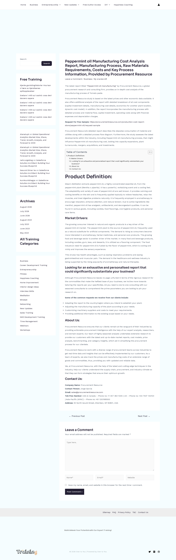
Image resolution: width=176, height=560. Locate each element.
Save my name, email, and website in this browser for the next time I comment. (105, 485)
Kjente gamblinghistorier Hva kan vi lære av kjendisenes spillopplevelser (35, 88)
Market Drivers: (77, 158)
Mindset (23, 300)
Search (23, 59)
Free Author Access (92, 5)
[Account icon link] (159, 5)
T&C (134, 512)
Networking (25, 304)
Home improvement (29, 282)
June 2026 (25, 215)
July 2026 (24, 211)
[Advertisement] (88, 27)
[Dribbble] (159, 552)
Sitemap (106, 512)
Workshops (25, 330)
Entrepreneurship (50, 5)
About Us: (75, 166)
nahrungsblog (26, 160)
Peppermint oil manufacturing (102, 86)
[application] (59, 5)
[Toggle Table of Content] (149, 152)
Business (34, 5)
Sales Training (26, 313)
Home (23, 5)
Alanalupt (24, 134)
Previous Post (77, 416)
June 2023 (25, 228)
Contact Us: (76, 169)
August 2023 (26, 220)
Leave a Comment (73, 79)
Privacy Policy (124, 512)
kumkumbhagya (27, 180)
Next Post (144, 416)
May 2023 (24, 233)
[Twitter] (150, 552)
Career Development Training (33, 265)
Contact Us (143, 512)
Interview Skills (27, 291)
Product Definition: (76, 156)
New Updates (70, 5)
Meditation (25, 295)
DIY (106, 5)
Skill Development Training (32, 317)
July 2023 (24, 224)
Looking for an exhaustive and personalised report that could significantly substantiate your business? (108, 162)
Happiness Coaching (123, 5)
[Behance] (154, 552)
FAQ (114, 512)
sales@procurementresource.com (87, 392)
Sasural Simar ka (28, 170)
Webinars (24, 326)
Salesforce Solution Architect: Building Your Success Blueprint (35, 163)
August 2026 (26, 207)
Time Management (28, 321)
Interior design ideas (29, 287)
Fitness (23, 274)
